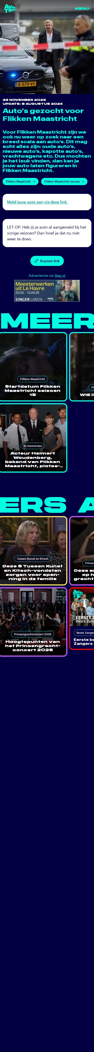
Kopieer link (50, 261)
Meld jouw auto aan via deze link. (37, 202)
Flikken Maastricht (18, 181)
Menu (82, 8)
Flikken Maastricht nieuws (62, 181)
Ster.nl (60, 275)
